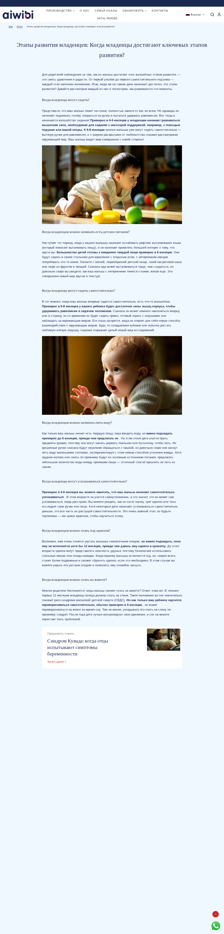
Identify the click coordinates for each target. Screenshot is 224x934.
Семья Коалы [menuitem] (106, 10)
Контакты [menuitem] (160, 10)
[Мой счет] (219, 14)
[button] (195, 14)
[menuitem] (60, 11)
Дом (11, 26)
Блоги (20, 26)
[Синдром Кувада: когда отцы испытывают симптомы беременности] (163, 648)
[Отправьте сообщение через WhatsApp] (215, 925)
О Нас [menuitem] (85, 10)
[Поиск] (212, 14)
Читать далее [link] (55, 662)
